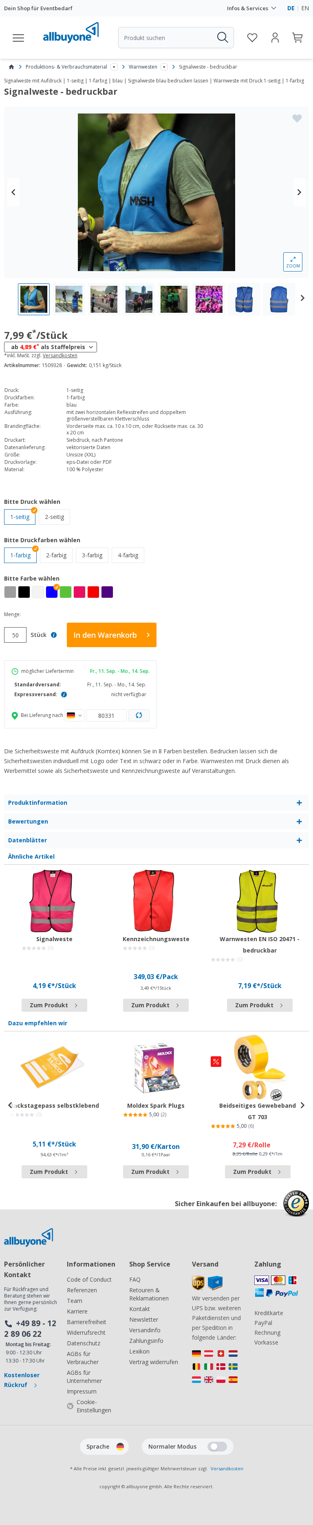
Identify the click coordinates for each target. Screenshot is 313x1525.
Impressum (82, 1391)
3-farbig (95, 555)
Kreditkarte (268, 1313)
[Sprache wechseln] (120, 1446)
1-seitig (19, 517)
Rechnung (267, 1332)
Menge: (12, 614)
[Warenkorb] (298, 37)
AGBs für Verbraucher (83, 1358)
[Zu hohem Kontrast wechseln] (217, 1447)
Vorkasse (266, 1342)
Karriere (77, 1311)
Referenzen (82, 1290)
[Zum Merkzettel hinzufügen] (297, 118)
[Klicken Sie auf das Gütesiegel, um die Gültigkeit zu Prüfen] (296, 1209)
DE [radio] (291, 8)
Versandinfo (145, 1330)
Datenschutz (83, 1343)
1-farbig (20, 555)
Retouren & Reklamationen (149, 1294)
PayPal (263, 1323)
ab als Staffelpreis (48, 347)
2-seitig (57, 516)
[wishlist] (252, 37)
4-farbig (131, 555)
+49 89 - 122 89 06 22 (30, 1328)
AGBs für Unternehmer (84, 1377)
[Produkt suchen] (222, 37)
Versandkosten (60, 355)
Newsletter (143, 1319)
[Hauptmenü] (19, 37)
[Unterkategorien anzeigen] (114, 67)
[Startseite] (11, 67)
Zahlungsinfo (146, 1341)
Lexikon (139, 1351)
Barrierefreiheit (86, 1322)
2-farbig (59, 555)
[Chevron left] (13, 192)
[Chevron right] (299, 192)
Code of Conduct (89, 1279)
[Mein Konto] (275, 37)
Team (74, 1301)
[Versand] (207, 1288)
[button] (52, 592)
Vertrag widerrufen (153, 1362)
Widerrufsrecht (86, 1332)
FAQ (135, 1279)
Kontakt (139, 1309)
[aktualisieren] (139, 715)
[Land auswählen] (74, 715)
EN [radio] (305, 8)
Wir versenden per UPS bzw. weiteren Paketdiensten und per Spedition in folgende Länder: (216, 1317)
